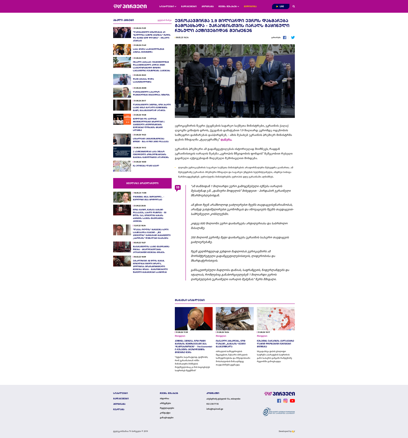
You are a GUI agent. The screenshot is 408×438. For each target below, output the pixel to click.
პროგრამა (207, 6)
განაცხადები (166, 418)
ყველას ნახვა (165, 20)
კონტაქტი (165, 413)
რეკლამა (118, 409)
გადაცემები (189, 6)
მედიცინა (250, 6)
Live (281, 6)
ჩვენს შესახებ (228, 6)
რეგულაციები (167, 408)
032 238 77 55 (212, 404)
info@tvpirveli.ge (214, 409)
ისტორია (164, 398)
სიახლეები (167, 6)
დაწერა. (226, 139)
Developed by (285, 431)
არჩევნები (165, 403)
